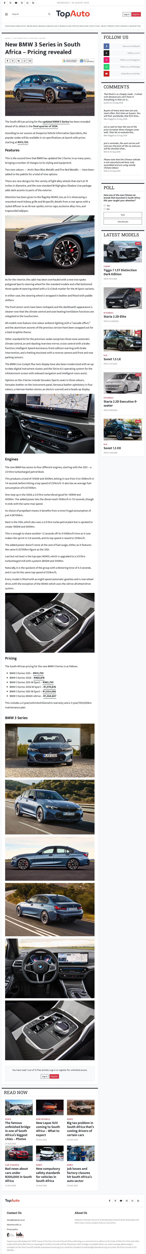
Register (136, 14)
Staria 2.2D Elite (115, 316)
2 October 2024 (20, 38)
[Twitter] (10, 3)
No (108, 209)
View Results (123, 221)
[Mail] (30, 61)
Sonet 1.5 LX (112, 359)
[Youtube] (16, 3)
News (50, 26)
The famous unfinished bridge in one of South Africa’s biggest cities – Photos (17, 1131)
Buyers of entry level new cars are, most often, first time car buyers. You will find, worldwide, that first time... (122, 113)
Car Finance (60, 26)
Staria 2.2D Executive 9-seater (120, 403)
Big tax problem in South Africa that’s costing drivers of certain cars (80, 1129)
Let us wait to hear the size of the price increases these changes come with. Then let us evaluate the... (121, 129)
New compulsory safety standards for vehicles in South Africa (48, 1174)
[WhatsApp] (27, 3)
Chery (107, 266)
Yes (108, 206)
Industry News (24, 26)
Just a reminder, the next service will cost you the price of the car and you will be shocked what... (122, 146)
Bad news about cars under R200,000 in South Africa (18, 1174)
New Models (40, 26)
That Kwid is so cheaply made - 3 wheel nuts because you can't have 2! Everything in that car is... (123, 97)
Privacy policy (12, 1229)
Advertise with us (14, 1224)
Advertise (135, 26)
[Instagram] (22, 3)
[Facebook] (4, 3)
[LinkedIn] (33, 3)
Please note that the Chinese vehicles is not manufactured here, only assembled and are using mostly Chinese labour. (122, 164)
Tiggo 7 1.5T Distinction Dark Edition (120, 272)
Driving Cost (87, 26)
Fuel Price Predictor (107, 26)
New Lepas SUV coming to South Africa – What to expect (48, 1129)
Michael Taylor (37, 38)
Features (10, 26)
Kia (106, 355)
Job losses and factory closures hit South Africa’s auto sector (79, 1174)
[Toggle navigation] (6, 14)
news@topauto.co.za (16, 1220)
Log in (126, 14)
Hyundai (108, 312)
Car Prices (74, 26)
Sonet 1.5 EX (112, 448)
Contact (124, 26)
